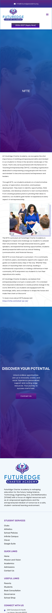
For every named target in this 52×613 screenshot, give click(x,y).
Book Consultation (12, 590)
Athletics (8, 529)
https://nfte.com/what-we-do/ (15, 301)
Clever (7, 540)
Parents (7, 583)
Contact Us (9, 570)
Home (6, 556)
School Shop (9, 598)
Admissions (9, 567)
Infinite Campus (11, 536)
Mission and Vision (12, 560)
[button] (47, 14)
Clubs (6, 525)
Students (8, 587)
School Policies (11, 533)
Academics (9, 563)
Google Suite (10, 544)
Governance (9, 594)
